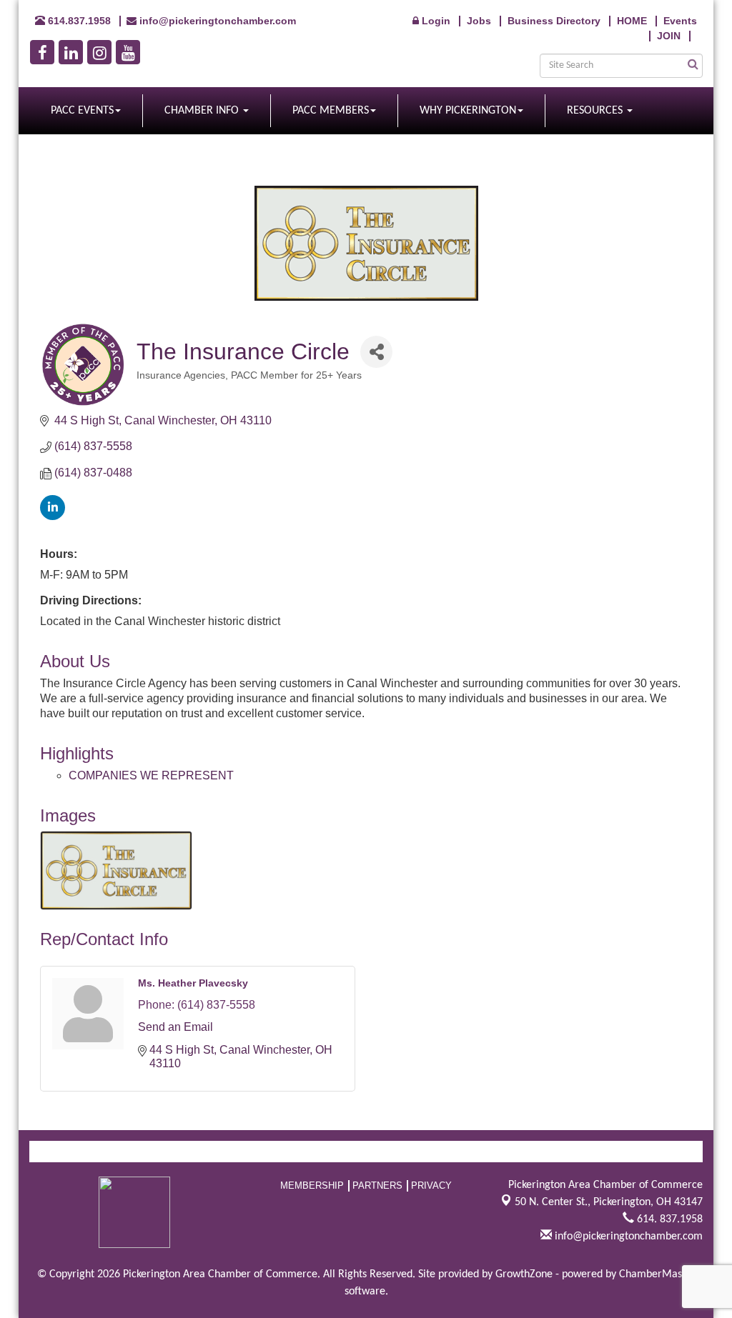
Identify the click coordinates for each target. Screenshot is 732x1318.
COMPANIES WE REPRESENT (151, 775)
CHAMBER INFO (203, 110)
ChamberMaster (657, 1274)
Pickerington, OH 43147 (609, 1202)
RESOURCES (596, 110)
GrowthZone (524, 1274)
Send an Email (175, 1027)
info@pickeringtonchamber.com (627, 1236)
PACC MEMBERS (330, 110)
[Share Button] (376, 352)
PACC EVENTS (82, 110)
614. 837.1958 (668, 1219)
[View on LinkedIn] (52, 516)
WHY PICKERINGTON (468, 110)
